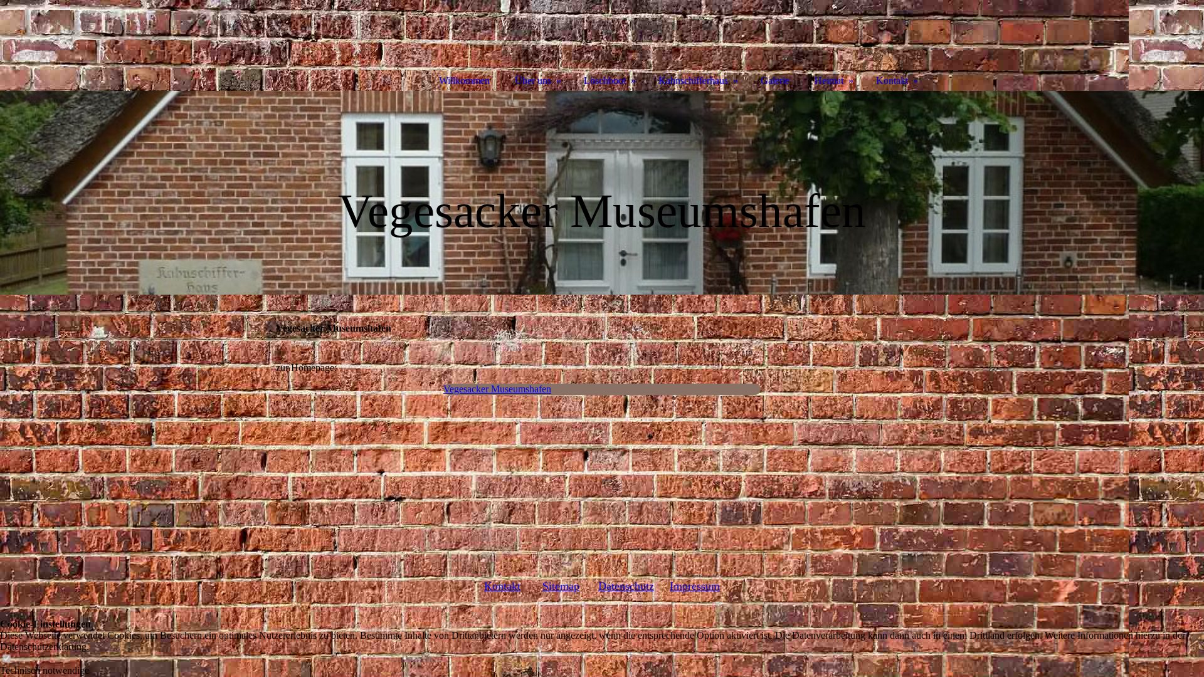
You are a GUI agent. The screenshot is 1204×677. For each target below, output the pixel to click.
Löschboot (605, 80)
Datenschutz (626, 586)
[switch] (6, 659)
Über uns (533, 80)
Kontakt (502, 586)
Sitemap (560, 586)
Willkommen (464, 80)
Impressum (695, 586)
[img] (602, 193)
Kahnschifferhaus (693, 80)
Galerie (775, 80)
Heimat (829, 80)
